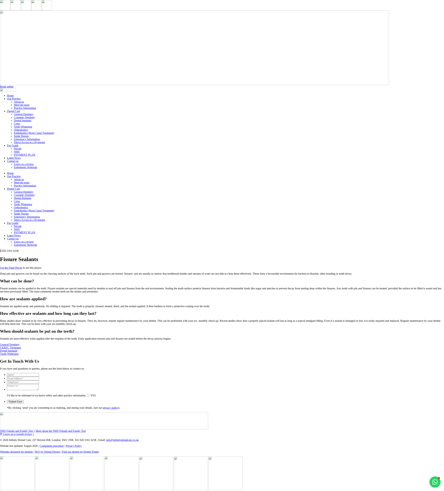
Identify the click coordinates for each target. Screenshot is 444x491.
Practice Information (25, 108)
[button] (435, 482)
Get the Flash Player (11, 267)
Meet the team (21, 104)
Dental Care (13, 111)
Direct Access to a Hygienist (29, 142)
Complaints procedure (52, 445)
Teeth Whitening (23, 126)
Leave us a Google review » (18, 434)
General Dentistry (23, 114)
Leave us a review (24, 164)
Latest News (14, 157)
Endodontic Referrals (25, 167)
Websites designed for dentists (16, 451)
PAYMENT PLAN (24, 154)
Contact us (13, 161)
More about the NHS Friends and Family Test (61, 430)
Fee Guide (12, 145)
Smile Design (21, 136)
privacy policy (110, 407)
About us (19, 101)
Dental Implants (22, 120)
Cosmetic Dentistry (24, 117)
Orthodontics (21, 129)
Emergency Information (27, 139)
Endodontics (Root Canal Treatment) (34, 132)
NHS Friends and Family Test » (17, 430)
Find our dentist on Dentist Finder (80, 451)
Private (18, 148)
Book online (7, 86)
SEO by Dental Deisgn (47, 451)
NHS (17, 151)
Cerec (17, 123)
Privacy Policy (74, 445)
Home (10, 95)
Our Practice (14, 98)
